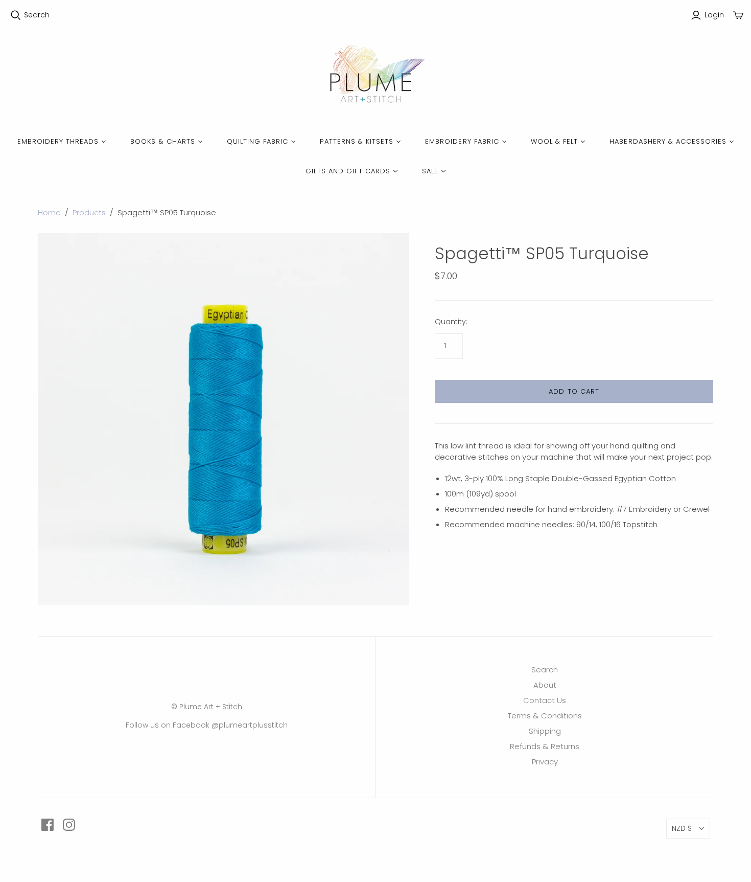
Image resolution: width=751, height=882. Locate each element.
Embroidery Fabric (462, 141)
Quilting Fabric (258, 141)
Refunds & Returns (544, 746)
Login (714, 15)
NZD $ (682, 828)
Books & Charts (162, 141)
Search (37, 15)
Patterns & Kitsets (356, 141)
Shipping (545, 731)
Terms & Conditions (545, 715)
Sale (430, 171)
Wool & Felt (554, 141)
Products (89, 212)
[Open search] (16, 15)
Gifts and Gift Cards (348, 171)
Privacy (545, 761)
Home (49, 212)
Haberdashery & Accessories (667, 141)
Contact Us (544, 700)
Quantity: (451, 322)
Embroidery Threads (58, 141)
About (544, 685)
